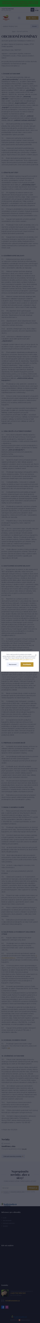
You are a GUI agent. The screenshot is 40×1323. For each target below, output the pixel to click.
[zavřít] (36, 655)
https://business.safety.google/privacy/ (21, 659)
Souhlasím (27, 664)
